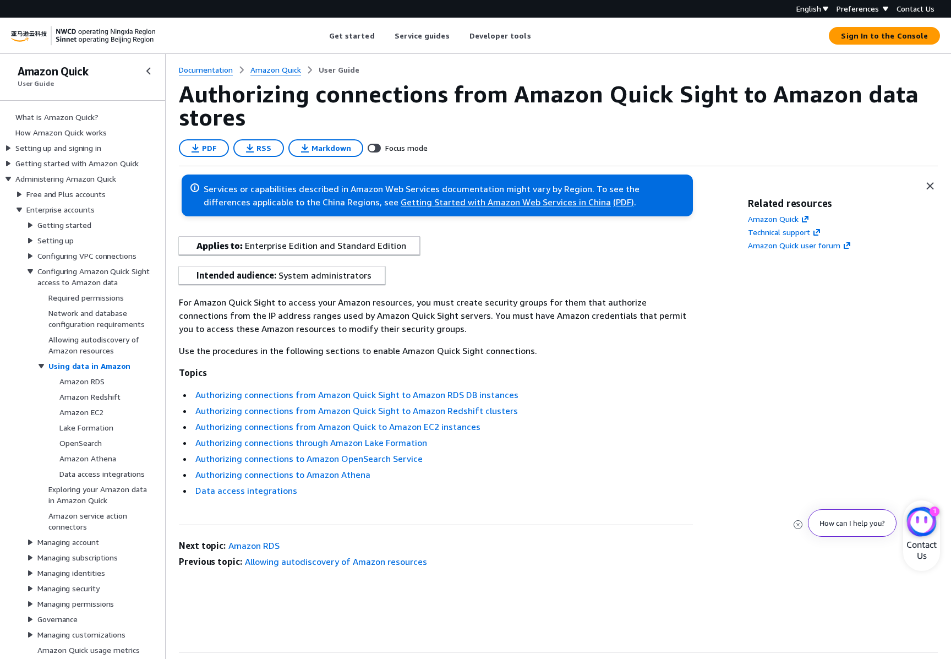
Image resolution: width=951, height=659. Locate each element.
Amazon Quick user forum (794, 245)
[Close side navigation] (148, 71)
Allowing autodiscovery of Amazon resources (336, 561)
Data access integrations (246, 490)
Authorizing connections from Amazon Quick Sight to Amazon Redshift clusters (356, 410)
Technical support (779, 232)
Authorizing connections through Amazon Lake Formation (311, 442)
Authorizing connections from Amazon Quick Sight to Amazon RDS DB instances (356, 394)
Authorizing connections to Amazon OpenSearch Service (309, 458)
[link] (339, 69)
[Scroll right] (539, 36)
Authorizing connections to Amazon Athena (282, 474)
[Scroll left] (320, 36)
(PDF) (623, 202)
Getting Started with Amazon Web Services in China (506, 202)
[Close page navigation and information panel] (930, 186)
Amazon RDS (254, 545)
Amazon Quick (773, 219)
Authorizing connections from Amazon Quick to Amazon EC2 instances (337, 426)
